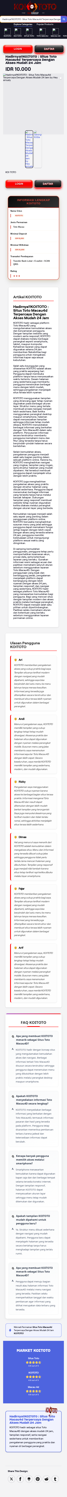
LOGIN (18, 49)
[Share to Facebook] (20, 1478)
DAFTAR (49, 49)
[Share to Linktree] (29, 1478)
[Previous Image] (5, 104)
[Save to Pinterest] (37, 1478)
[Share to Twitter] (11, 1478)
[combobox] (30, 19)
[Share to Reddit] (46, 1478)
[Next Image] (61, 104)
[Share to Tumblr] (55, 1478)
